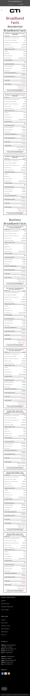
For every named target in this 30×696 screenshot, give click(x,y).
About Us (3, 634)
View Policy (24, 78)
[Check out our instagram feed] (9, 673)
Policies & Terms (5, 625)
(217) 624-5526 (23, 86)
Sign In (21, 4)
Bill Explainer (4, 631)
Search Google (5, 609)
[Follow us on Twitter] (5, 673)
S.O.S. (4, 689)
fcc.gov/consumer (21, 151)
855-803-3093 (9, 650)
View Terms (23, 108)
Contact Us (24, 87)
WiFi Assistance (5, 628)
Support (3, 620)
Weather (3, 600)
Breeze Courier (5, 603)
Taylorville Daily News (7, 606)
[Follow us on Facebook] (2, 673)
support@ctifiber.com (17, 1)
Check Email (4, 623)
